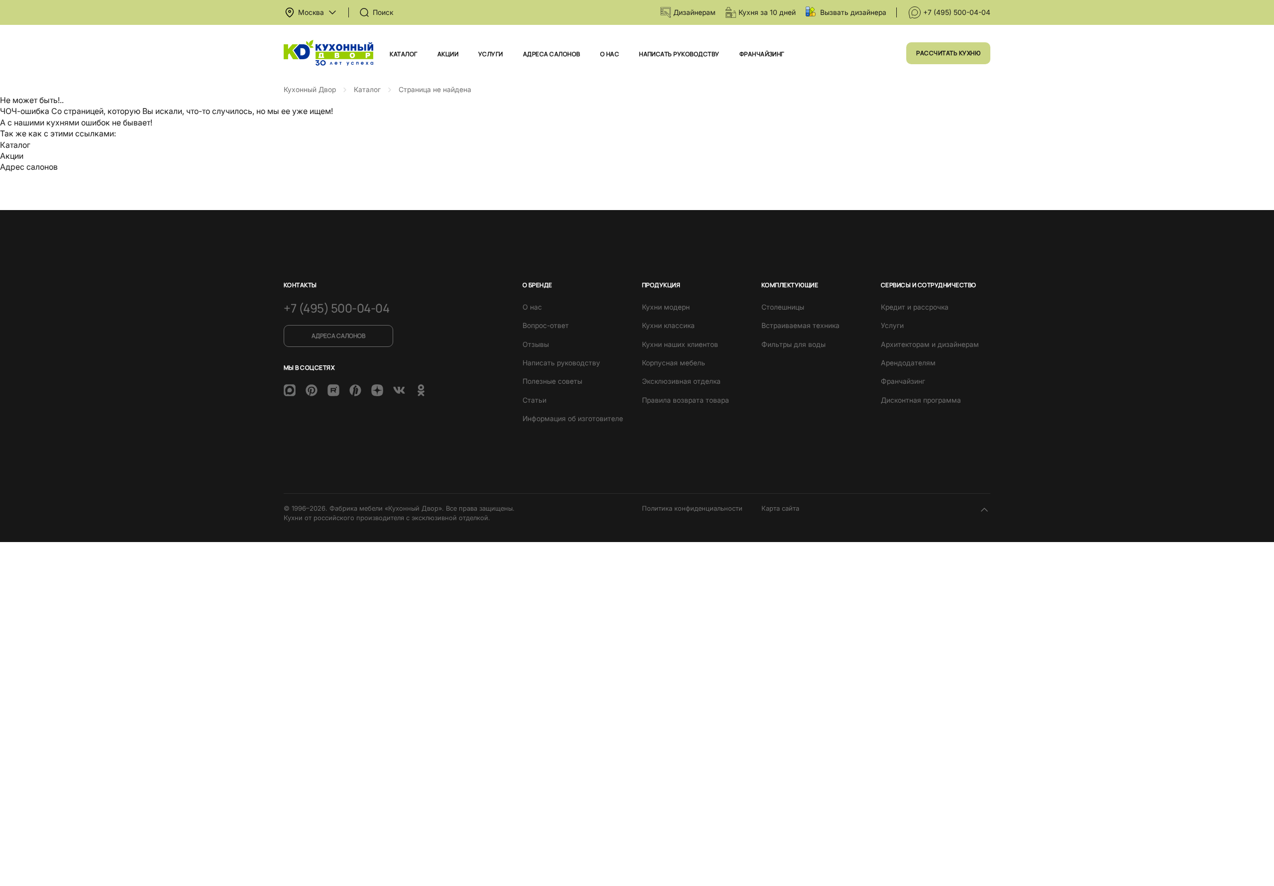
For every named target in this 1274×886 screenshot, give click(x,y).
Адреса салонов (551, 54)
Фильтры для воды (793, 344)
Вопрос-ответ (546, 325)
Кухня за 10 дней (767, 12)
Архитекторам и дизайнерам (930, 344)
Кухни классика (668, 325)
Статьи (534, 400)
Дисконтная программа (921, 400)
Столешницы (782, 307)
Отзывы (536, 344)
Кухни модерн (666, 307)
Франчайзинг (762, 54)
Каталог (403, 54)
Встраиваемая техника (800, 325)
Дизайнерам (694, 12)
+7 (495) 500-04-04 (956, 12)
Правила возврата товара (685, 400)
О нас (609, 54)
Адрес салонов (29, 167)
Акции (447, 54)
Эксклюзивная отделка (681, 381)
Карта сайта (780, 508)
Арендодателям (908, 362)
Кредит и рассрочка (915, 307)
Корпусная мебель (673, 362)
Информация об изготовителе (573, 418)
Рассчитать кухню (948, 53)
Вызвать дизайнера (853, 12)
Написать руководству (679, 54)
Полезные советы (552, 381)
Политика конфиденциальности (692, 508)
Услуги (490, 54)
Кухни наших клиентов (680, 344)
